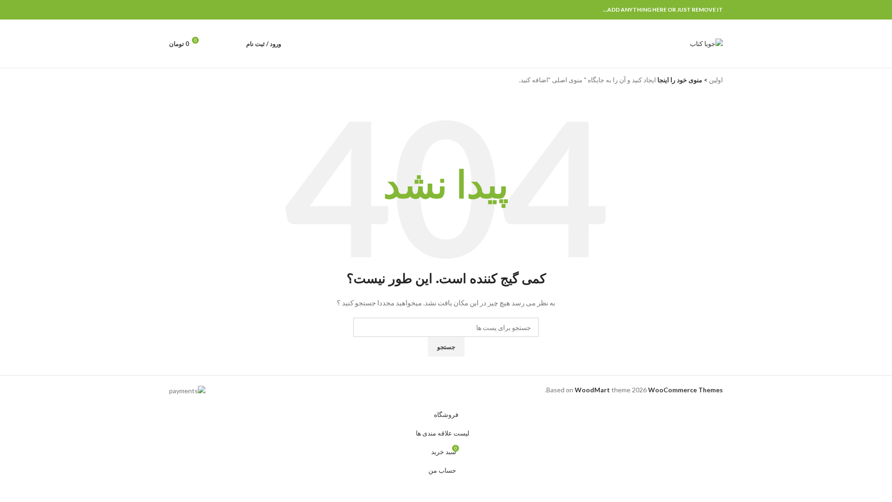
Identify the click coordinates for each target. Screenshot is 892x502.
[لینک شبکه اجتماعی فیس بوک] (217, 10)
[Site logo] (706, 43)
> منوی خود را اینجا (682, 80)
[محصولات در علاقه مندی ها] (216, 43)
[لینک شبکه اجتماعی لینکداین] (185, 10)
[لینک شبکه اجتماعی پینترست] (195, 10)
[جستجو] (233, 43)
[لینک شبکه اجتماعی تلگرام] (174, 10)
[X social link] (206, 10)
